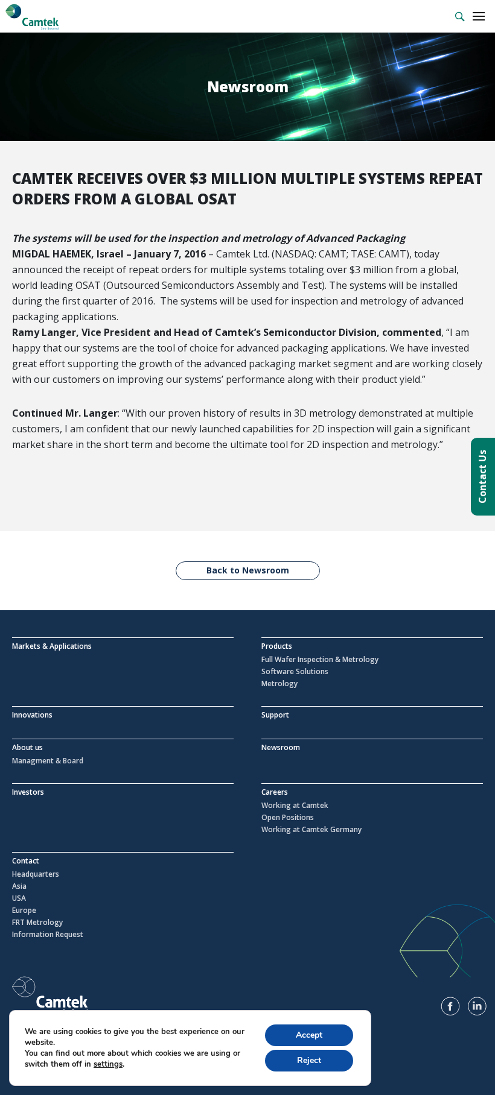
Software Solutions (294, 672)
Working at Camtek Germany (311, 830)
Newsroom (280, 747)
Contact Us (482, 476)
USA (19, 898)
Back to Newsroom (247, 570)
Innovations (32, 715)
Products (276, 646)
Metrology (279, 684)
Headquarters (35, 874)
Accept (309, 1035)
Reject (309, 1060)
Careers (274, 792)
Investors (28, 792)
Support (275, 715)
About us (27, 747)
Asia (19, 886)
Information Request (47, 934)
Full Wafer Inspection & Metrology (319, 659)
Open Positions (287, 817)
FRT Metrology (37, 922)
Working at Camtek (294, 805)
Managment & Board (47, 761)
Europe (24, 910)
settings (108, 1064)
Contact (25, 861)
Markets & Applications (52, 646)
